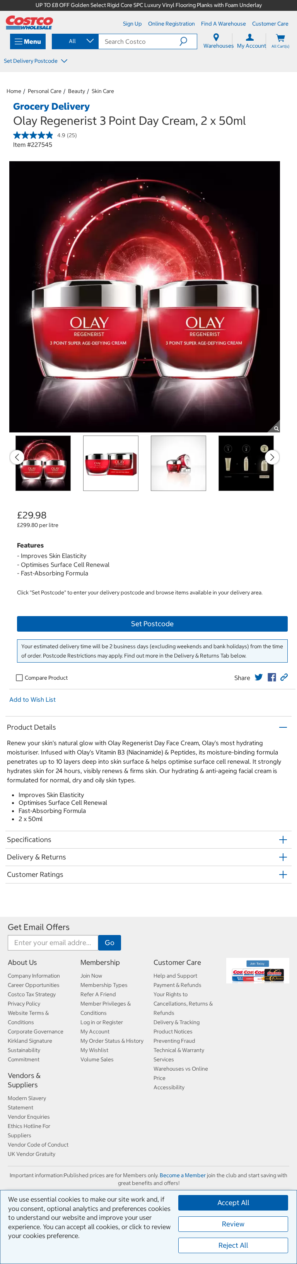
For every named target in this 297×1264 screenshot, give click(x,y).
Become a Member (183, 1175)
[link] (258, 677)
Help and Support (175, 975)
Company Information (34, 975)
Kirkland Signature (30, 1040)
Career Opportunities (34, 985)
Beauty (76, 91)
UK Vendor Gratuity (31, 1153)
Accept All (233, 1202)
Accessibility (169, 1087)
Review (233, 1223)
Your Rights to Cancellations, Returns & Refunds (183, 1003)
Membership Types (104, 985)
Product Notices (173, 1031)
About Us (22, 962)
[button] (188, 41)
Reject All (233, 1245)
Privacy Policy (24, 1003)
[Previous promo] (17, 457)
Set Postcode (152, 623)
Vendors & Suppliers (24, 1080)
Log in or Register (101, 1022)
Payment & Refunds (177, 985)
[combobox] (74, 41)
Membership (100, 962)
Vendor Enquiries (29, 1116)
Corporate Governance (35, 1031)
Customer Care (177, 962)
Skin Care (103, 91)
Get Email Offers (39, 927)
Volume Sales (97, 1059)
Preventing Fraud (174, 1040)
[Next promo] (272, 457)
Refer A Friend (98, 994)
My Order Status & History (111, 1040)
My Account (94, 1031)
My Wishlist (94, 1050)
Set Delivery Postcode (31, 60)
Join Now (91, 975)
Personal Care (44, 91)
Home (14, 91)
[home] (29, 22)
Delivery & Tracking (177, 1022)
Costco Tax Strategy (32, 994)
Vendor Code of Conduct (38, 1144)
